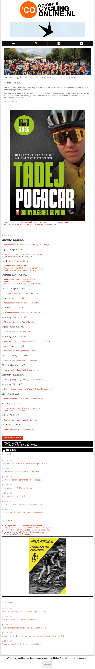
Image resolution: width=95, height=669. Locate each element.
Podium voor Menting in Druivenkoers (19, 279)
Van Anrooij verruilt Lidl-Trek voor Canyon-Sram (23, 268)
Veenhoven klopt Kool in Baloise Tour (19, 429)
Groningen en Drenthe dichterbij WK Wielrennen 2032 (25, 525)
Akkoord (47, 664)
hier (86, 658)
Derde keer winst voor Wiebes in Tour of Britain (23, 312)
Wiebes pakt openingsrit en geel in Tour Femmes (24, 379)
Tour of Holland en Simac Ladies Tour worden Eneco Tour (27, 530)
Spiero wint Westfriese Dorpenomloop (19, 534)
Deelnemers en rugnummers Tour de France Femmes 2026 (28, 389)
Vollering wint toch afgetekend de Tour (20, 351)
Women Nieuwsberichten (12, 438)
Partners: (9, 445)
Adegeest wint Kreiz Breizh (15, 266)
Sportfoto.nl (22, 445)
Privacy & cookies (12, 443)
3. (2, 530)
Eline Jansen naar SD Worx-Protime (18, 256)
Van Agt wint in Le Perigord (15, 410)
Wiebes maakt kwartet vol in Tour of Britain (21, 303)
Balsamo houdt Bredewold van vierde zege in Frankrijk (26, 244)
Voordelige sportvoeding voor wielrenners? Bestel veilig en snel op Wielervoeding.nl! (39, 222)
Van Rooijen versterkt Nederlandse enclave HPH (23, 270)
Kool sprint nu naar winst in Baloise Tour (21, 420)
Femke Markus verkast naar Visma (18, 331)
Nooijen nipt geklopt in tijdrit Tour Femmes (21, 370)
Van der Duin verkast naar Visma (17, 281)
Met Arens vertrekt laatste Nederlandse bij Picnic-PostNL (27, 341)
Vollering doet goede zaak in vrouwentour (21, 360)
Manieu (33, 445)
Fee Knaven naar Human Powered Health (21, 293)
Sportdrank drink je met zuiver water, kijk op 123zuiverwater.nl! (30, 224)
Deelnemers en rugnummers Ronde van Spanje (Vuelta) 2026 (28, 527)
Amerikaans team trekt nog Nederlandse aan (22, 283)
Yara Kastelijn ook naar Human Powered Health (23, 254)
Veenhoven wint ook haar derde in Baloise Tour (23, 398)
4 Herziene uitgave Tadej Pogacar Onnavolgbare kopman (25, 532)
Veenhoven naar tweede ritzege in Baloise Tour (23, 408)
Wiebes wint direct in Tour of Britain (19, 322)
